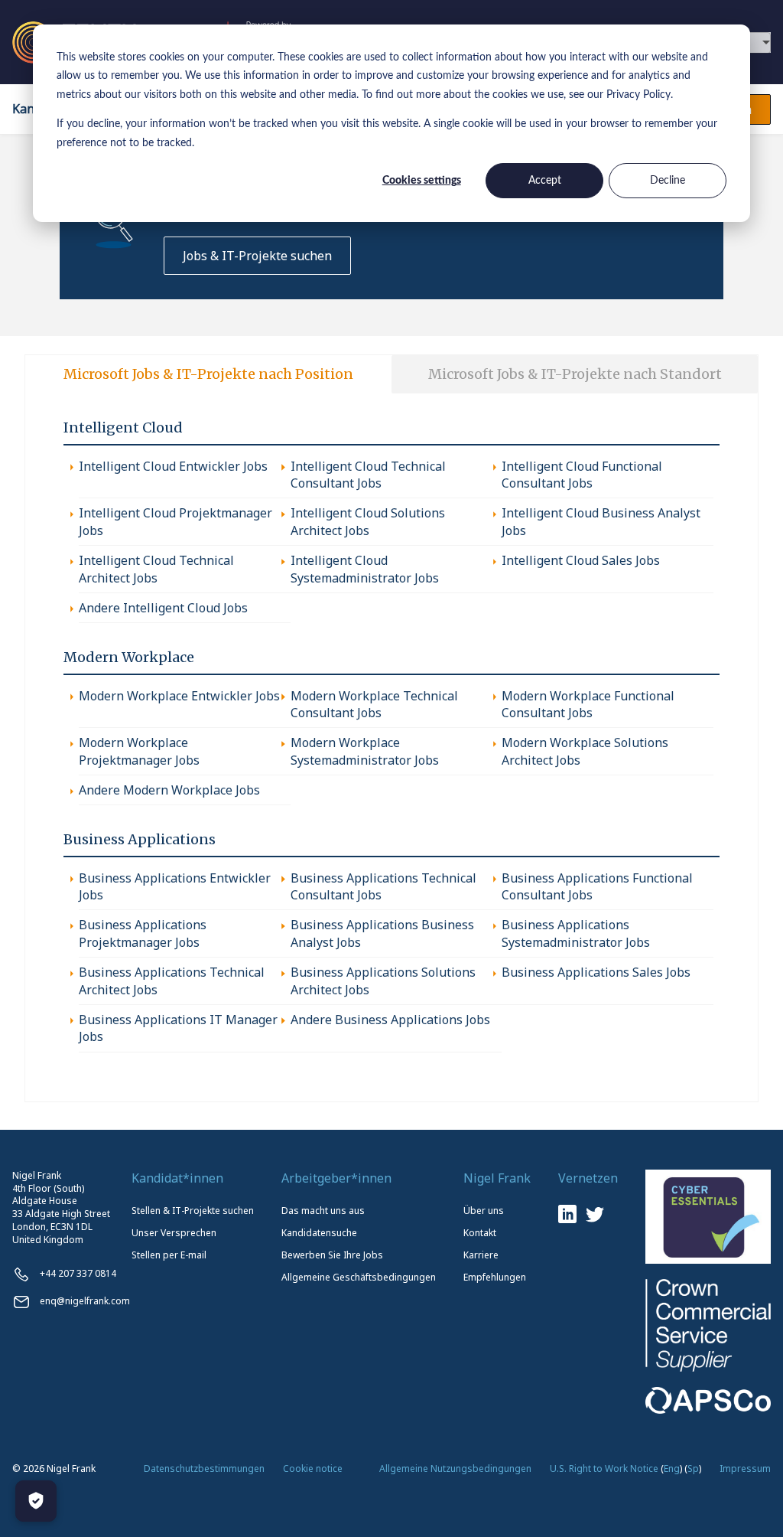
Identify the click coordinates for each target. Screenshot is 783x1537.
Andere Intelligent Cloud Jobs (163, 607)
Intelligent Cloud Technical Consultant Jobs (368, 474)
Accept (544, 180)
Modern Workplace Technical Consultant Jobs (374, 704)
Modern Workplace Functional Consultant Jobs (588, 704)
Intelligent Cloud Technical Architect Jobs (156, 569)
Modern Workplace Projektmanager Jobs (139, 751)
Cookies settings (421, 180)
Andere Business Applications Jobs (390, 1019)
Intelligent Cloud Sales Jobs (581, 560)
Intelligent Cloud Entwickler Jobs (173, 466)
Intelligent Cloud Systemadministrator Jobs (365, 569)
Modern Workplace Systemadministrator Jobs (365, 751)
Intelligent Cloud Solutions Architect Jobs (368, 521)
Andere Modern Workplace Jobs (169, 790)
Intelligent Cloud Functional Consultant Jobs (582, 474)
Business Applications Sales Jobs (596, 972)
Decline (667, 180)
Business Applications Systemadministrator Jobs (576, 933)
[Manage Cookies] (36, 1501)
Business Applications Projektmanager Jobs (142, 933)
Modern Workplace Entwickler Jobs (179, 695)
